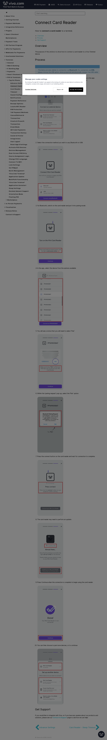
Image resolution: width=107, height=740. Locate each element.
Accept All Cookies (76, 89)
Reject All (60, 89)
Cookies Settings (30, 89)
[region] (54, 84)
